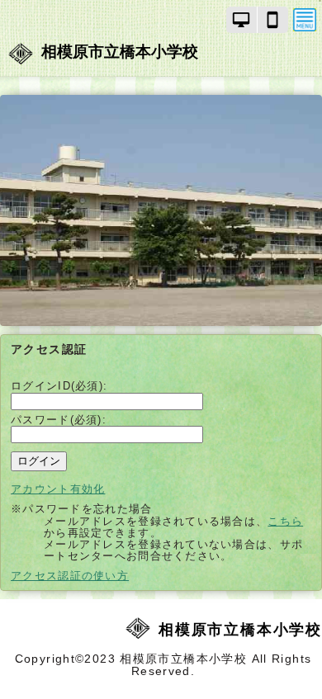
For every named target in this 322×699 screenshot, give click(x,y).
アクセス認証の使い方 (70, 575)
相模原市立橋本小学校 (119, 51)
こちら (285, 521)
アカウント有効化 (58, 489)
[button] (242, 20)
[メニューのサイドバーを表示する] (304, 19)
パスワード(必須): (59, 419)
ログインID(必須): (59, 386)
